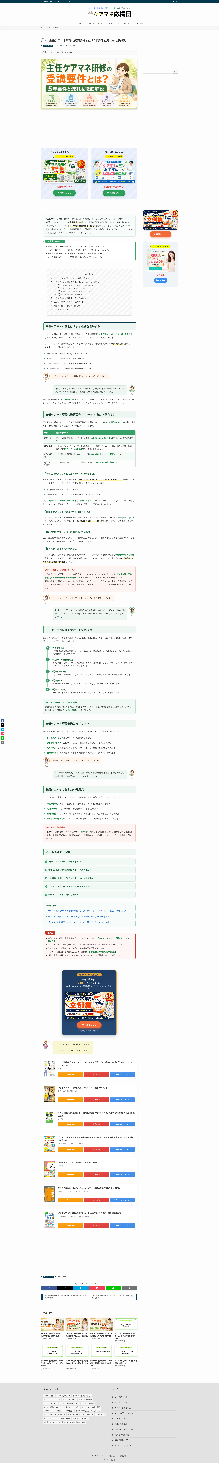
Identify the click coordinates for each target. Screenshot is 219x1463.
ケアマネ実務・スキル (124, 1413)
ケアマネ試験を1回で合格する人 (54, 1414)
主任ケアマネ (62, 1277)
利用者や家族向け (122, 1435)
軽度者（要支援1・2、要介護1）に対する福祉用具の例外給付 (64, 1422)
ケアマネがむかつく (63, 1396)
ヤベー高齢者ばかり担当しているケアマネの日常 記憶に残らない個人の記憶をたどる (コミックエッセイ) (96, 1063)
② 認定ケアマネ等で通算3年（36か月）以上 (75, 288)
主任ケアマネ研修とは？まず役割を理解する (72, 278)
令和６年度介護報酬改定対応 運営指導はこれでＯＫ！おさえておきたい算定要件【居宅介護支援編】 (96, 1114)
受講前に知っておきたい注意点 (67, 306)
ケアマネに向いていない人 (82, 1396)
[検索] (176, 1)
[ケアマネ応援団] (109, 12)
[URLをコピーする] (129, 1288)
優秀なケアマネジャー (51, 1418)
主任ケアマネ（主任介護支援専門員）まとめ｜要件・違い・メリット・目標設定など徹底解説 (87, 911)
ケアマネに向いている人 (52, 1399)
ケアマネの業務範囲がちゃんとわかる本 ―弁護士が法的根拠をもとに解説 (89, 1188)
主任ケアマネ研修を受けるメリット (69, 302)
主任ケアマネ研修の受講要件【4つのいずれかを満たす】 (78, 282)
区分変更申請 (65, 1418)
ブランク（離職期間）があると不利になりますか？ (69, 886)
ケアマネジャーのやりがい (70, 1407)
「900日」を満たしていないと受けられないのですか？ (71, 878)
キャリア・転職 (48, 45)
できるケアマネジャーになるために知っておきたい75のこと (82, 1088)
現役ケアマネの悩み (123, 1446)
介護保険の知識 (121, 1424)
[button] (49, 1288)
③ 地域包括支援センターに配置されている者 (75, 291)
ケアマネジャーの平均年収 (53, 1411)
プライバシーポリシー (99, 1456)
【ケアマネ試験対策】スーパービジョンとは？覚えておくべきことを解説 (79, 922)
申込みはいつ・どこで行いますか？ (63, 894)
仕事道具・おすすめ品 (124, 1429)
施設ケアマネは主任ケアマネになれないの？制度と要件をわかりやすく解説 (79, 916)
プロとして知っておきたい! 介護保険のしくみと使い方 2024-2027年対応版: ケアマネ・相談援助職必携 (95, 1138)
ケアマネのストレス (69, 1399)
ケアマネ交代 (68, 1411)
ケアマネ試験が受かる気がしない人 (88, 1411)
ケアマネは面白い (88, 1403)
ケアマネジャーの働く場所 (91, 1407)
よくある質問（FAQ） (63, 309)
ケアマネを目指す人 (123, 1408)
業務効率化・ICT (121, 1440)
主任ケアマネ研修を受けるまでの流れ (69, 298)
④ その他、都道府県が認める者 (70, 294)
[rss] (173, 1)
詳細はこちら (64, 192)
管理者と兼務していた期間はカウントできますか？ (69, 870)
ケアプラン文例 (49, 1396)
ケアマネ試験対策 (122, 1419)
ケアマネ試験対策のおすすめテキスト (80, 1414)
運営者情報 (123, 1456)
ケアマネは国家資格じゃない (69, 1403)
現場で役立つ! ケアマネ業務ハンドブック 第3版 (77, 1162)
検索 (175, 71)
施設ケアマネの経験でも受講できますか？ (66, 861)
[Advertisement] (64, 129)
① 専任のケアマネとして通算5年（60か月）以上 (76, 285)
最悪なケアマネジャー (80, 1418)
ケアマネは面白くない (51, 1407)
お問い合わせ (113, 1456)
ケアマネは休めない (50, 1403)
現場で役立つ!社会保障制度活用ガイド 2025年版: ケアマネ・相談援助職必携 (89, 1213)
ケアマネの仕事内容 (85, 1399)
